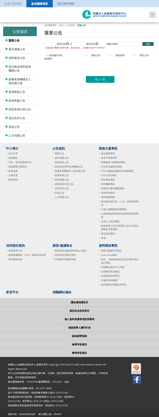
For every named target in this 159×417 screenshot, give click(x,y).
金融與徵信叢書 (109, 280)
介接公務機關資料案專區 (114, 209)
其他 (103, 237)
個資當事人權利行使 (79, 327)
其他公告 (14, 127)
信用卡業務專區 (109, 157)
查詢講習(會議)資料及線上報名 (71, 250)
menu (153, 15)
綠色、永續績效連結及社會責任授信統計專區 (119, 261)
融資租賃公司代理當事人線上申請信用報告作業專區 (119, 227)
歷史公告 (144, 55)
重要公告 (14, 40)
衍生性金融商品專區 (111, 166)
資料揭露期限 (108, 197)
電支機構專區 (108, 184)
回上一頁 (100, 79)
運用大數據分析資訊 (111, 250)
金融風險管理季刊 (110, 275)
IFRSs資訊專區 (109, 175)
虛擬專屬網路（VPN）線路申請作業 (27, 254)
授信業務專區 (108, 153)
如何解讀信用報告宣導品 (114, 284)
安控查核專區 (108, 179)
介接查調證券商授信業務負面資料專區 (119, 215)
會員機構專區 (39, 3)
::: (5, 147)
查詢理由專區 (108, 192)
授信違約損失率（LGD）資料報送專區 (119, 203)
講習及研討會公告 (20, 109)
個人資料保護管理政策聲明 (79, 319)
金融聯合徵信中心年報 (112, 267)
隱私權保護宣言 (79, 302)
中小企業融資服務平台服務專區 (117, 170)
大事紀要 (13, 175)
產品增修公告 (17, 49)
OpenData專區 (109, 254)
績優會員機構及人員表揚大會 (20, 81)
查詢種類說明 (15, 259)
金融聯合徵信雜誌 (110, 271)
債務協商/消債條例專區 (113, 162)
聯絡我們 (13, 179)
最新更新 (120, 55)
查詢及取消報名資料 (65, 254)
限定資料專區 (66, 3)
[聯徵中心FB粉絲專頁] (134, 380)
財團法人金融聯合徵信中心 (104, 14)
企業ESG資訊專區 (110, 221)
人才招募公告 (17, 135)
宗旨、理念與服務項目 (20, 162)
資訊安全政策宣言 (79, 310)
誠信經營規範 (79, 336)
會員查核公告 (17, 92)
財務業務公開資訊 (17, 166)
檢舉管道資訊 (79, 344)
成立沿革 (13, 153)
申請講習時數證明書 (65, 259)
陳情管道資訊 (79, 352)
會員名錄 (13, 170)
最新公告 (95, 55)
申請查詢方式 (15, 250)
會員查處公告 (17, 100)
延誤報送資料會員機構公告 (20, 68)
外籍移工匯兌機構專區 (112, 188)
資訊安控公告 (17, 118)
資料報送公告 (17, 58)
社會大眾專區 (13, 3)
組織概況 (13, 157)
